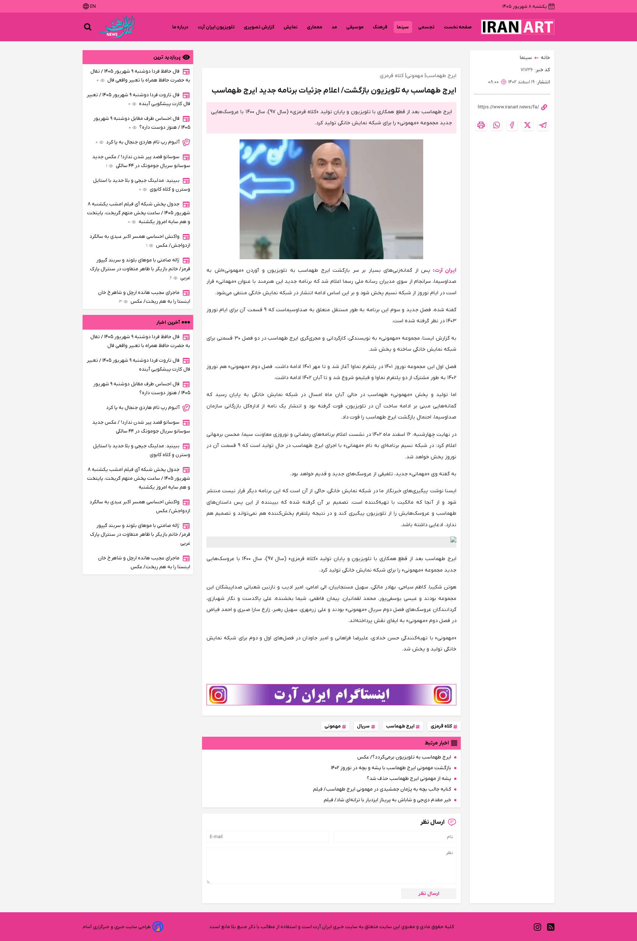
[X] (527, 125)
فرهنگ (380, 27)
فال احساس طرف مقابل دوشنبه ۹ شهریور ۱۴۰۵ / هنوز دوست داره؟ (141, 123)
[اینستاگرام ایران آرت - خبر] (331, 694)
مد (334, 27)
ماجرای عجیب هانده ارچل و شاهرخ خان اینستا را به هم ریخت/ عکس (144, 297)
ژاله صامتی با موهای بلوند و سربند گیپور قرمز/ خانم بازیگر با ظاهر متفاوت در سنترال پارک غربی (140, 269)
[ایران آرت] (517, 27)
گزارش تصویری (259, 27)
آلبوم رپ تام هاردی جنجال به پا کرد (137, 142)
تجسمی (426, 27)
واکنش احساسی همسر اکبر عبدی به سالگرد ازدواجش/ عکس (140, 241)
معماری (315, 27)
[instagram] (537, 927)
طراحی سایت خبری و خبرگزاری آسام (117, 927)
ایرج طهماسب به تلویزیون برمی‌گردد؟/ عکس (404, 757)
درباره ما (180, 27)
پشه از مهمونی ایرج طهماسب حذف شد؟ (409, 778)
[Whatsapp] (496, 125)
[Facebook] (512, 125)
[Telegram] (543, 125)
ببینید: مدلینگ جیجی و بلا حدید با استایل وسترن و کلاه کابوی (141, 184)
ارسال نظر (428, 893)
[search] (87, 27)
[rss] (550, 927)
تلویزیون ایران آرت (216, 27)
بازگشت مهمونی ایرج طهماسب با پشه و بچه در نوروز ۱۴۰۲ (391, 768)
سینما (403, 27)
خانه (545, 58)
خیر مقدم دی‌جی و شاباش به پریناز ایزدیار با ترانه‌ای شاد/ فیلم (387, 800)
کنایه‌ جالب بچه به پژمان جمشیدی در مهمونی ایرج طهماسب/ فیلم (382, 789)
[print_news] (481, 125)
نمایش (290, 27)
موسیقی (355, 27)
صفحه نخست (458, 27)
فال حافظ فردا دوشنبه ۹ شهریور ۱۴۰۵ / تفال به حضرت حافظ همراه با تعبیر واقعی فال (140, 75)
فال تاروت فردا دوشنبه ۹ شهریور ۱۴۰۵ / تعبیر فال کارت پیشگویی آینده (138, 99)
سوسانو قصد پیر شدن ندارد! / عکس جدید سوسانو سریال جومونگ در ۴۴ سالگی (141, 161)
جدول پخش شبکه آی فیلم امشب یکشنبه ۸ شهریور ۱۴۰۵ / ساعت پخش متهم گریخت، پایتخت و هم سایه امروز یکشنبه (138, 213)
